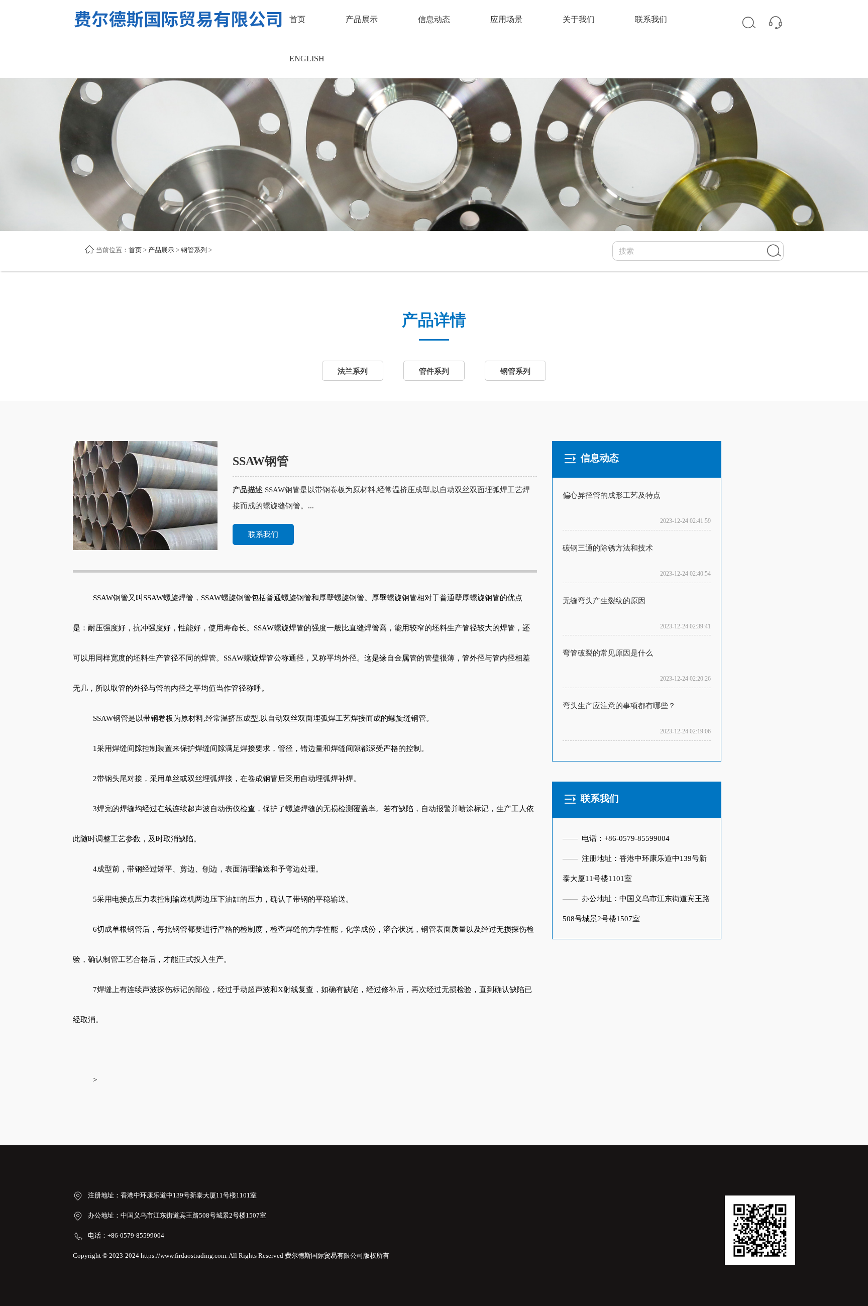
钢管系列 (194, 250)
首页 (297, 19)
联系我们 (651, 19)
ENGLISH (306, 58)
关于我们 (579, 19)
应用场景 (506, 19)
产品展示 (362, 19)
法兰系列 (353, 371)
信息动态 (434, 19)
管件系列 (434, 371)
